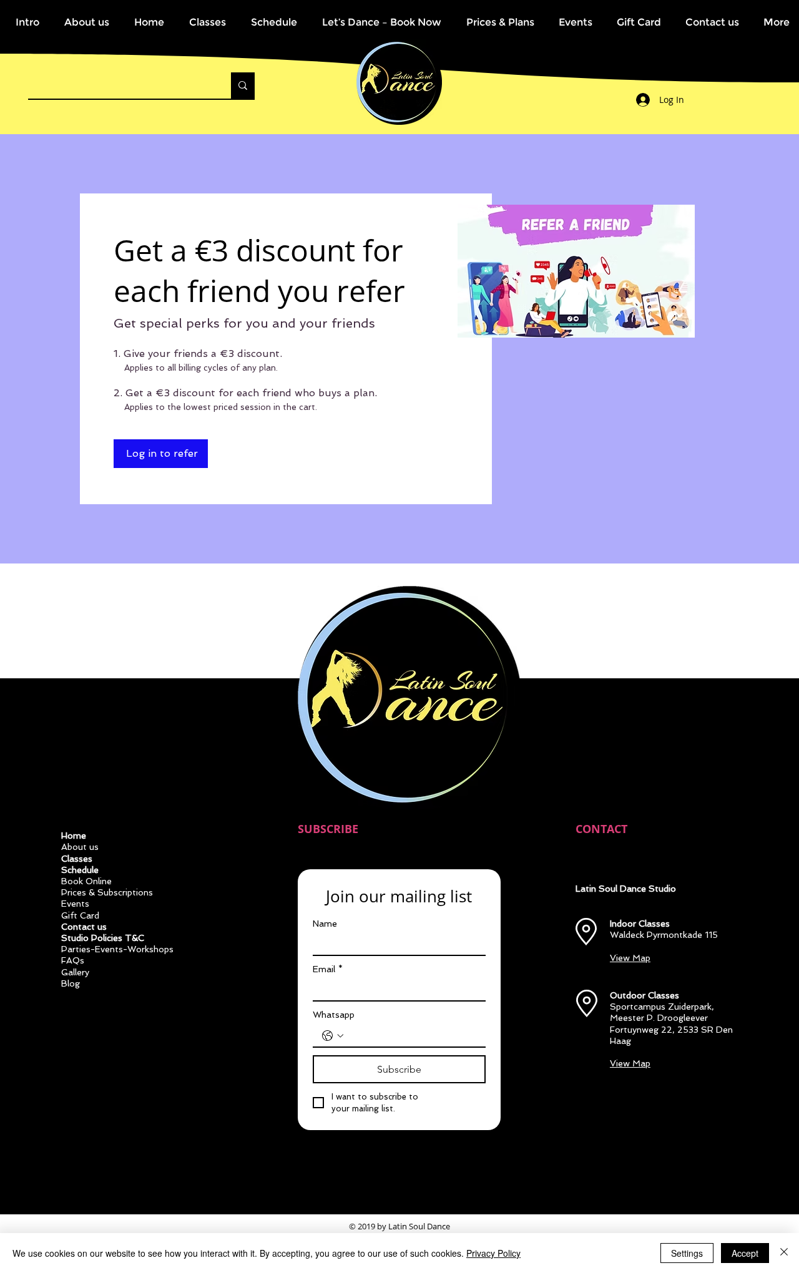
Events (75, 904)
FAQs (72, 960)
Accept (745, 1253)
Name (325, 924)
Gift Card (80, 915)
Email (328, 969)
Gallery (75, 972)
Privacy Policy (493, 1253)
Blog (70, 983)
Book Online (86, 881)
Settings (687, 1253)
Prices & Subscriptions (107, 892)
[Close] (784, 1253)
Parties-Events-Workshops (117, 949)
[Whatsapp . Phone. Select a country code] (332, 1035)
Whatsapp (334, 1015)
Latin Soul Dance (419, 1226)
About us (80, 847)
